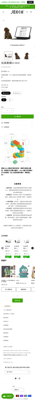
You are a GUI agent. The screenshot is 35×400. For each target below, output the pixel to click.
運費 (7, 87)
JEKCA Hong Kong (15, 398)
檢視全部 (17, 300)
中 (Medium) (16, 93)
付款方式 (5, 321)
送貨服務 (5, 325)
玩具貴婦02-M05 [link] (7, 247)
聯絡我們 (5, 333)
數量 (2, 107)
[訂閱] (28, 372)
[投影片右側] (33, 56)
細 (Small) (6, 93)
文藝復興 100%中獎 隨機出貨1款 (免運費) (8, 281)
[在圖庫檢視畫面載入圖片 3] (26, 56)
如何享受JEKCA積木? (9, 314)
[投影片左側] (2, 56)
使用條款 (5, 340)
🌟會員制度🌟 (7, 306)
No (4, 100)
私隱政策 (5, 336)
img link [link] (3, 134)
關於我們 (5, 317)
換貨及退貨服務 (7, 329)
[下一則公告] (32, 6)
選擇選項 (23, 289)
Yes (10, 100)
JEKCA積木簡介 (7, 310)
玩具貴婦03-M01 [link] (25, 247)
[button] (3, 12)
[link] (8, 241)
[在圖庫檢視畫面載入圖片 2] (17, 56)
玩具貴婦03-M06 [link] (16, 247)
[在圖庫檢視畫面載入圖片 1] (8, 56)
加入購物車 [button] (8, 257)
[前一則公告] (3, 6)
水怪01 (17, 280)
